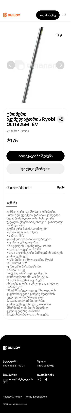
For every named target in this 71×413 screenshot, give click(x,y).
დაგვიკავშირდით (35, 169)
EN (65, 15)
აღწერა (11, 202)
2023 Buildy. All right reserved (15, 404)
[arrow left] (10, 65)
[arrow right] (60, 65)
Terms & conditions (36, 396)
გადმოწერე (48, 15)
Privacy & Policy (12, 396)
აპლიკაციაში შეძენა (35, 156)
